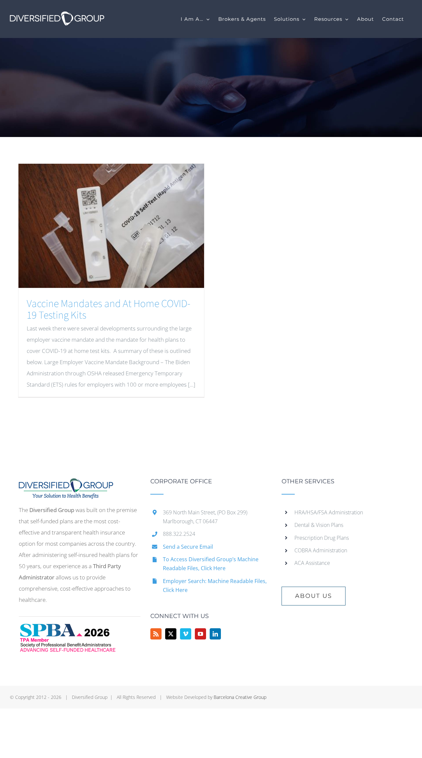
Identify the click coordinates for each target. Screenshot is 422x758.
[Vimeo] (185, 633)
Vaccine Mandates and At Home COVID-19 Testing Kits (108, 309)
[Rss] (156, 633)
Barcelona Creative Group (240, 697)
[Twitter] (170, 633)
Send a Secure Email (188, 546)
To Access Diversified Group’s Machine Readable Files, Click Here (210, 564)
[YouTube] (200, 633)
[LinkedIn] (215, 633)
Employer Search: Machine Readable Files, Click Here (215, 585)
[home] (66, 484)
